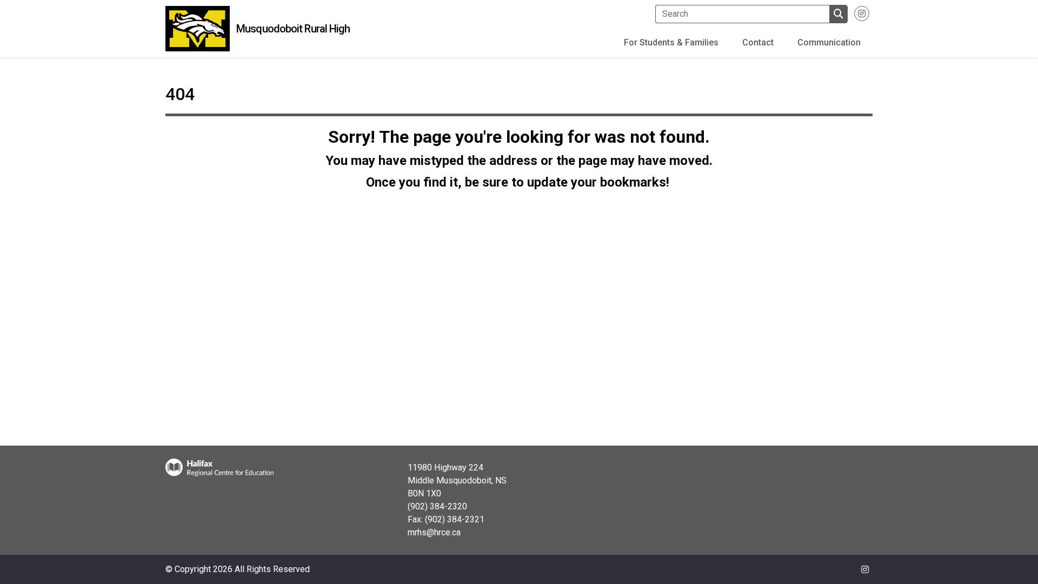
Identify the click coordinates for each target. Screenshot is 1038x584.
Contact (758, 42)
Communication (829, 42)
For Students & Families (671, 42)
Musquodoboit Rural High (293, 28)
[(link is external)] (861, 18)
